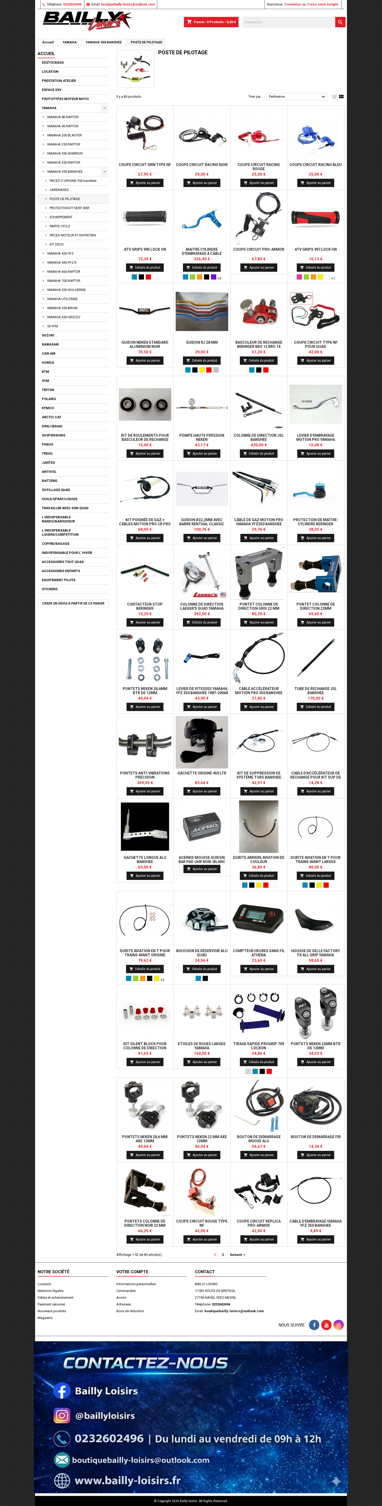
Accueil (46, 53)
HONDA (48, 362)
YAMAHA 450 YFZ (60, 253)
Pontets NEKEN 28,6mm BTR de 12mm (145, 691)
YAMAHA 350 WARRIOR (65, 153)
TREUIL (47, 453)
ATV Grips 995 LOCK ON (145, 249)
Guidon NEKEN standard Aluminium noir (145, 344)
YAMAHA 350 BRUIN (62, 308)
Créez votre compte (322, 4)
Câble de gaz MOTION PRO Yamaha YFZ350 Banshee (258, 522)
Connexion (293, 4)
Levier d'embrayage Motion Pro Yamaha (315, 437)
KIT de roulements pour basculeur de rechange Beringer (145, 439)
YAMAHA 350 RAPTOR (63, 162)
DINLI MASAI (52, 426)
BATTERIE (49, 481)
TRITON (48, 390)
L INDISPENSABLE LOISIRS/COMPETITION (60, 532)
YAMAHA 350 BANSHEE (65, 172)
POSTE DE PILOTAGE (65, 199)
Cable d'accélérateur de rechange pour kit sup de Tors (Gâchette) (315, 777)
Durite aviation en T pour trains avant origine (145, 953)
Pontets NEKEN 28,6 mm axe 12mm (145, 1139)
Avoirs (121, 1297)
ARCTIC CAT (51, 417)
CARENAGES (59, 190)
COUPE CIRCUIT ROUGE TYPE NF (201, 1223)
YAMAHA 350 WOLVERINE (66, 290)
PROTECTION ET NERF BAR (69, 208)
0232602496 (72, 4)
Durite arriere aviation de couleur (258, 859)
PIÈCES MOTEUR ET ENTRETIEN (73, 235)
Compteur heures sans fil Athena (259, 953)
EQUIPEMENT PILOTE (58, 580)
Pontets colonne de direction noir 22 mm (145, 1223)
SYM (45, 381)
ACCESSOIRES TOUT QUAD (63, 562)
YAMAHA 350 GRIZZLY (63, 317)
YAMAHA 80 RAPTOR (62, 117)
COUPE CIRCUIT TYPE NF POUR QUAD (316, 344)
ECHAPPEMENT (61, 217)
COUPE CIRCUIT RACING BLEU (315, 165)
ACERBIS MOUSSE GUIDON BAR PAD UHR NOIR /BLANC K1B (202, 861)
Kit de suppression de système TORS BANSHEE (258, 775)
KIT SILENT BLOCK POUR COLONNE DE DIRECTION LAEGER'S (145, 1048)
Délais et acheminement (56, 1297)
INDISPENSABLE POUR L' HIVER (67, 553)
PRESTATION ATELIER (59, 81)
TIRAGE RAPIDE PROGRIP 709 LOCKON (258, 1046)
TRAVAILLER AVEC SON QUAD (65, 508)
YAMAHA (49, 108)
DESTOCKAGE (53, 62)
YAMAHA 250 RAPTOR (63, 144)
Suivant (238, 1254)
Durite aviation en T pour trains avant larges (316, 859)
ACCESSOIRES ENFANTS (61, 571)
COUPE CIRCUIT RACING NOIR (202, 165)
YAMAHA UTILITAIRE (62, 299)
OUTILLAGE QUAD (56, 490)
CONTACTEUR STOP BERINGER (145, 606)
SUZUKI (48, 335)
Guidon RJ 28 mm (202, 342)
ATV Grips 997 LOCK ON (316, 249)
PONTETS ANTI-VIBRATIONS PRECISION (145, 775)
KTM (45, 372)
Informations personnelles (136, 1284)
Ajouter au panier (145, 183)
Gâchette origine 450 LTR (201, 773)
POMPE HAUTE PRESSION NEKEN (201, 437)
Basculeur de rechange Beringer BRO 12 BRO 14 (258, 344)
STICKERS (49, 589)
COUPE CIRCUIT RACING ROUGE (259, 167)
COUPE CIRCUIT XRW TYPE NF (145, 165)
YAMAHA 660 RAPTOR (63, 272)
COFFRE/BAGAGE (55, 544)
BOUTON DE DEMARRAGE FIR (316, 1137)
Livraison (44, 1284)
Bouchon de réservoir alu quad (202, 953)
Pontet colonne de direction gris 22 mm (258, 606)
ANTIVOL (49, 472)
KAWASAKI (50, 344)
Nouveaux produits (52, 1311)
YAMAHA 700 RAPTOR (63, 281)
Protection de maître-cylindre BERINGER (315, 522)
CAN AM (48, 353)
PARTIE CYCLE (60, 226)
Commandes (126, 1291)
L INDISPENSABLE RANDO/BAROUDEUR (58, 519)
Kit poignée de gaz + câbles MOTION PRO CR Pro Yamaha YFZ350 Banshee (145, 524)
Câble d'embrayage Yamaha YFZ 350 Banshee (315, 1223)
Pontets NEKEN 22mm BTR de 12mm (315, 1046)
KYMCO (48, 408)
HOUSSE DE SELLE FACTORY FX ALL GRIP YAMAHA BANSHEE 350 (315, 955)
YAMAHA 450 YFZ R (61, 262)
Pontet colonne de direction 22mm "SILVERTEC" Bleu (316, 608)
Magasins (45, 1318)
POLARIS (49, 399)
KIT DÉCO (57, 244)
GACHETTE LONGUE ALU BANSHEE (145, 859)
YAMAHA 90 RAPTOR (62, 126)
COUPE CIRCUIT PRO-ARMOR (258, 249)
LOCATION (50, 72)
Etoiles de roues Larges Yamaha (202, 1046)
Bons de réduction (130, 1311)
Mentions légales (50, 1291)
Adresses (123, 1304)
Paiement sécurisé (51, 1304)
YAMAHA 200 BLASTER (64, 135)
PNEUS (47, 444)
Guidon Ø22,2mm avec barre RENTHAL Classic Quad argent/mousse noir (202, 524)
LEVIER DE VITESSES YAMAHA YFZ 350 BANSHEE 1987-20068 (202, 691)
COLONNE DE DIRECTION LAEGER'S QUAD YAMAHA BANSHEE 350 (201, 608)
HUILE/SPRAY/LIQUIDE (59, 499)
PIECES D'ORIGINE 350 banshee (73, 181)
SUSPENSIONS (53, 435)
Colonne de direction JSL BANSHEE (259, 437)
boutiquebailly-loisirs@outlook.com (128, 4)
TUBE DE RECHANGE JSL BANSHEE (315, 691)
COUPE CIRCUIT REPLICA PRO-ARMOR (259, 1223)
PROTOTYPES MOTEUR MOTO (65, 99)
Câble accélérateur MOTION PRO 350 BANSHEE (258, 691)
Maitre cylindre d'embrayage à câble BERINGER (202, 253)
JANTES (48, 463)
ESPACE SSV (52, 90)
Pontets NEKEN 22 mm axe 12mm (202, 1139)
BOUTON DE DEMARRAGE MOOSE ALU (259, 1139)
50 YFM (52, 326)
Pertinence (297, 97)
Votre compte (132, 1271)
